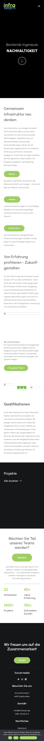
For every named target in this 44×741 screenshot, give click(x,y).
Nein (16, 738)
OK (10, 738)
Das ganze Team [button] (16, 368)
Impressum (22, 728)
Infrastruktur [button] (14, 228)
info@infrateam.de (22, 710)
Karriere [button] (22, 557)
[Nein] (41, 735)
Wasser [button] (12, 174)
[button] (39, 6)
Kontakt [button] (22, 660)
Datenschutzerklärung (28, 738)
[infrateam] (9, 6)
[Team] (22, 324)
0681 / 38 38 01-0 (22, 714)
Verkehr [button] (12, 199)
